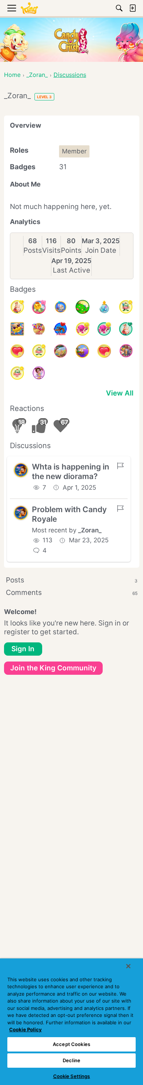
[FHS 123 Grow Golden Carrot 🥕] (39, 307)
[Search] (119, 8)
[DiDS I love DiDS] (39, 373)
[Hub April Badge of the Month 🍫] (82, 307)
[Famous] (17, 307)
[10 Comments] (17, 373)
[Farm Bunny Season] (17, 329)
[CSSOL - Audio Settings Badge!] (104, 307)
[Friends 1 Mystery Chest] (60, 329)
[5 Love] (104, 351)
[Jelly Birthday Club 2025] (39, 329)
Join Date (100, 250)
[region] (71, 1021)
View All (119, 393)
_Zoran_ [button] (90, 530)
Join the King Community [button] (53, 668)
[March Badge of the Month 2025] (60, 351)
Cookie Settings (71, 1076)
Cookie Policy (25, 1029)
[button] (21, 470)
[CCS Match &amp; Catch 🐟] (82, 351)
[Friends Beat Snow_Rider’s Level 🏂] (60, 307)
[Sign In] (132, 8)
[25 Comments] (39, 351)
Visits (51, 250)
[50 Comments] (126, 307)
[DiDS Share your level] (126, 351)
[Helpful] (104, 329)
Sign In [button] (22, 649)
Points (71, 250)
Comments (72, 592)
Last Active (71, 270)
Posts (32, 250)
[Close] (128, 966)
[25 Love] (17, 351)
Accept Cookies (71, 1044)
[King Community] (29, 8)
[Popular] (126, 329)
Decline (71, 1060)
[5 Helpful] (82, 329)
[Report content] (120, 465)
